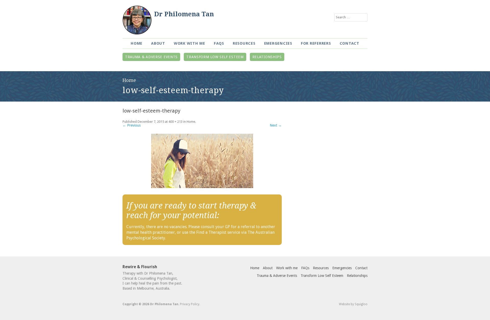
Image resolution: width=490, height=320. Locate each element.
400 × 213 (175, 122)
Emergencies (278, 43)
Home (136, 43)
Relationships (267, 57)
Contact (349, 43)
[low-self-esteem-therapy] (202, 161)
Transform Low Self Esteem (215, 57)
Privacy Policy (189, 304)
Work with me (189, 43)
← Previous (131, 125)
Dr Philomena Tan (184, 14)
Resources (244, 43)
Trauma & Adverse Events (151, 57)
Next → (276, 125)
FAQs (219, 43)
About (158, 43)
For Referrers (316, 43)
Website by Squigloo (353, 304)
